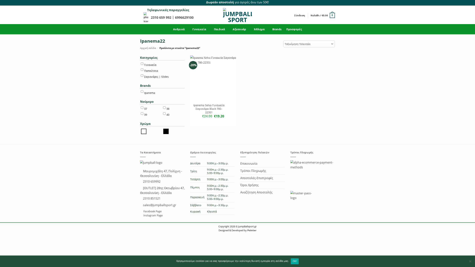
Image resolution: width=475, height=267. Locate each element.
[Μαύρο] (166, 131)
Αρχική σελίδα (148, 48)
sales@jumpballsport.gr (159, 205)
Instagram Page (153, 215)
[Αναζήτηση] (290, 15)
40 (167, 114)
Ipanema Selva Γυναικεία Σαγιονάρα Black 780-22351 (209, 109)
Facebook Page (152, 211)
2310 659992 (151, 181)
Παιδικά (219, 29)
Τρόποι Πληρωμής (253, 171)
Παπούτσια (151, 70)
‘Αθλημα (259, 29)
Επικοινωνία (248, 163)
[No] (470, 262)
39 (145, 114)
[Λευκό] (143, 131)
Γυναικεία (199, 29)
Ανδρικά (179, 29)
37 (145, 109)
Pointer (251, 230)
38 (167, 109)
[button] (299, 15)
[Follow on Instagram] (333, 2)
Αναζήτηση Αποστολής (256, 192)
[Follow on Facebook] (328, 2)
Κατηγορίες (149, 58)
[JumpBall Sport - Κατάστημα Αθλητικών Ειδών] (237, 15)
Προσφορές (294, 29)
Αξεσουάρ (239, 29)
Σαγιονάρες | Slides (156, 76)
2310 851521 (151, 198)
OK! (295, 261)
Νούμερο (147, 102)
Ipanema (149, 93)
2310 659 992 (161, 17)
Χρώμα (145, 124)
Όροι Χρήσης (249, 185)
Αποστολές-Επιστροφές (256, 178)
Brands (277, 29)
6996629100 (184, 17)
